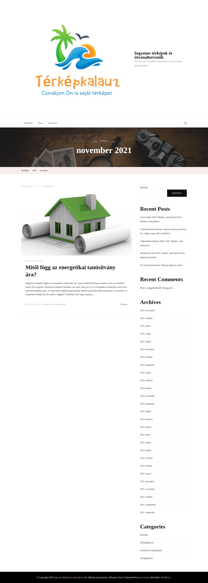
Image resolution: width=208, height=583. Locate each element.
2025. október (146, 318)
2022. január (145, 473)
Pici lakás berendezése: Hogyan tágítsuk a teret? (161, 265)
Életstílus (144, 535)
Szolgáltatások (34, 261)
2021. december (147, 481)
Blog (40, 123)
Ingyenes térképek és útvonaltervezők (153, 55)
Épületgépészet (147, 542)
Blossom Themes (142, 577)
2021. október (146, 497)
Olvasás (123, 304)
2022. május (145, 442)
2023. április (145, 411)
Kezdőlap (28, 123)
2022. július (145, 434)
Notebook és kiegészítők (151, 550)
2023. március (146, 419)
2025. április (145, 341)
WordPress (165, 577)
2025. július (145, 326)
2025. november (147, 310)
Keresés (144, 187)
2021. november (147, 489)
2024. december (147, 349)
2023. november (147, 396)
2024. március (146, 380)
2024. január (145, 388)
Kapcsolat (52, 123)
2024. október (146, 357)
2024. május (145, 372)
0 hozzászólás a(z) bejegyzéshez (53, 305)
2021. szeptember (148, 504)
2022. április (145, 450)
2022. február (146, 466)
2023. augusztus (147, 404)
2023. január (145, 427)
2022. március (146, 458)
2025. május (145, 334)
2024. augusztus (147, 365)
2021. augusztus (147, 512)
